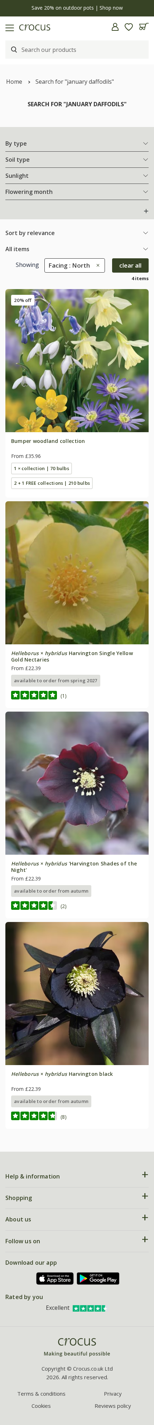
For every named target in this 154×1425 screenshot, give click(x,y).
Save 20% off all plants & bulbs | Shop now (77, 7)
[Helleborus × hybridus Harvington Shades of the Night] (77, 783)
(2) (64, 906)
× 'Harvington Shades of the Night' (74, 866)
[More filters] (146, 211)
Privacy (113, 1393)
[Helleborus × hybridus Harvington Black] (77, 993)
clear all (130, 265)
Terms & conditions (41, 1393)
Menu (8, 27)
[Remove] (96, 265)
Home (14, 82)
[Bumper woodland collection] (77, 360)
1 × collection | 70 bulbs (41, 468)
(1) (64, 695)
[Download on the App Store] (55, 1278)
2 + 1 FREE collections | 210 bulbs (52, 483)
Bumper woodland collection (48, 441)
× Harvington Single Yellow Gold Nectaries (72, 656)
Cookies (41, 1405)
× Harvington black (62, 1073)
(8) (64, 1116)
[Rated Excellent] (91, 1307)
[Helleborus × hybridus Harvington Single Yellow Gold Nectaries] (77, 572)
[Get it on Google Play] (98, 1278)
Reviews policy (113, 1405)
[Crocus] (77, 1347)
